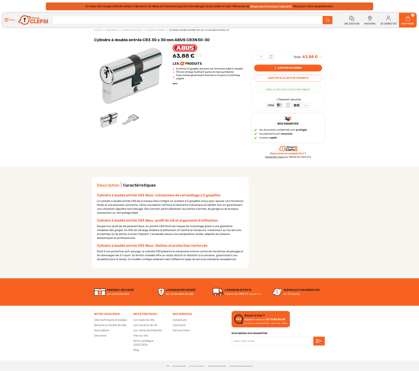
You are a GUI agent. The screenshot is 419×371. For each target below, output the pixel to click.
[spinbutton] (261, 56)
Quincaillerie (101, 330)
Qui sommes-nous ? (196, 366)
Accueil (98, 30)
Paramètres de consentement (241, 366)
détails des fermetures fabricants (271, 6)
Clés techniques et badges (110, 319)
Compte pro (180, 319)
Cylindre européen (155, 30)
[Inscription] (319, 341)
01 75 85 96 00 (275, 319)
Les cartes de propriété (147, 330)
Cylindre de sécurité (132, 30)
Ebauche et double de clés (110, 325)
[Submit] (327, 20)
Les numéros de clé (145, 325)
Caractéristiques (139, 185)
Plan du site (140, 335)
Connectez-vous (274, 157)
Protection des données (217, 366)
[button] (9, 20)
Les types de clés (144, 319)
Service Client (181, 330)
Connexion (179, 325)
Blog (136, 350)
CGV (167, 366)
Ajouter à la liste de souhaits (288, 78)
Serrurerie (111, 30)
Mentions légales (179, 366)
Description (108, 185)
